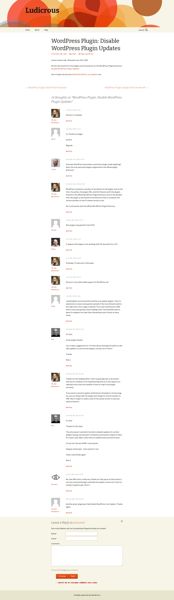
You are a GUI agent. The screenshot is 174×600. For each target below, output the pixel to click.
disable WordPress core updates (85, 74)
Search (141, 30)
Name (54, 533)
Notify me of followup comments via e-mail (77, 583)
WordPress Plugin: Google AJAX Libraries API (127, 87)
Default (73, 54)
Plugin (82, 54)
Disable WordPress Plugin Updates (65, 68)
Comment (55, 543)
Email (54, 538)
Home (27, 30)
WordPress (89, 54)
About (37, 30)
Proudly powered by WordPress (87, 595)
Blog (46, 30)
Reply (70, 121)
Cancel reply (122, 521)
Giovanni (79, 522)
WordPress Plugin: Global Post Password (45, 87)
